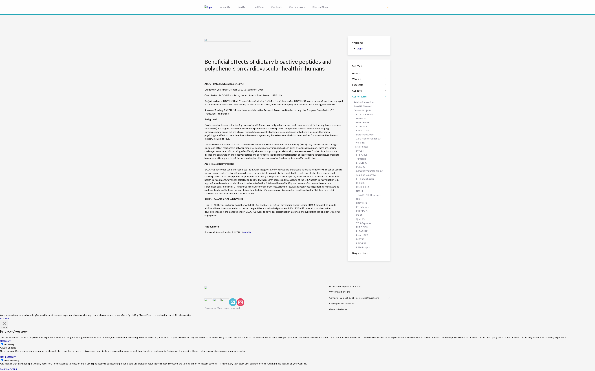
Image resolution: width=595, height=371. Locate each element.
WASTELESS (362, 122)
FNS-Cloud (361, 154)
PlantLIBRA (362, 235)
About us (356, 73)
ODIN (359, 199)
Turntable (361, 158)
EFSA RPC (361, 162)
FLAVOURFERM (364, 114)
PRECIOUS (362, 211)
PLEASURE (362, 231)
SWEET (360, 150)
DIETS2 (360, 239)
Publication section (364, 102)
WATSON (361, 118)
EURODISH (362, 227)
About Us (225, 7)
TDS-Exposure (363, 223)
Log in (360, 48)
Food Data (258, 7)
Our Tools (276, 7)
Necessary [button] (5, 340)
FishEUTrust (362, 130)
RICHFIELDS (363, 187)
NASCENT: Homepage (369, 195)
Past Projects (361, 146)
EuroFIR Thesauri (363, 106)
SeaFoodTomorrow (366, 174)
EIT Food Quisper (365, 178)
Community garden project (369, 170)
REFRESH (361, 182)
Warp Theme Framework (228, 308)
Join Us (241, 7)
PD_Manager (363, 207)
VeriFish (360, 142)
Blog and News (320, 7)
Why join (356, 78)
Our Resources (297, 7)
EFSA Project (363, 247)
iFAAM (359, 215)
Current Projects (362, 110)
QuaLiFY (360, 219)
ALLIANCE (361, 126)
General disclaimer (338, 309)
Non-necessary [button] (8, 356)
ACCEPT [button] (4, 318)
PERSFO (360, 166)
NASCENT (361, 191)
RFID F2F (361, 243)
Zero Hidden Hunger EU (368, 138)
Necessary (9, 344)
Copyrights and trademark (342, 303)
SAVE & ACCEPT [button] (8, 369)
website (247, 232)
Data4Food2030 (365, 134)
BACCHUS (361, 203)
